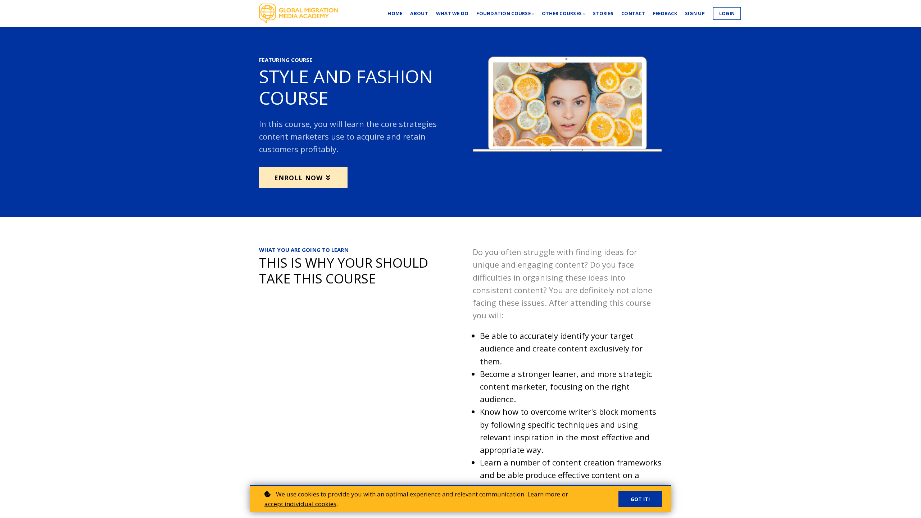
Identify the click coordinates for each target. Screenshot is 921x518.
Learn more (543, 494)
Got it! (640, 499)
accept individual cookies (300, 504)
